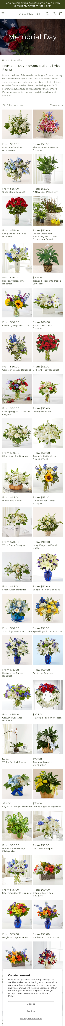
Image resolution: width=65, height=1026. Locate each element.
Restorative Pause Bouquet (12, 674)
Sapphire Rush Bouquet (46, 589)
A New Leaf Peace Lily (45, 192)
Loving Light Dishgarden (47, 806)
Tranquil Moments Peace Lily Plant (47, 282)
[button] (47, 13)
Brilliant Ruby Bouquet (46, 370)
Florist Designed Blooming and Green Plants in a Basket (45, 236)
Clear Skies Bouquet (13, 192)
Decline (31, 1011)
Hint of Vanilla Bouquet (15, 456)
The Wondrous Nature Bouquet (45, 148)
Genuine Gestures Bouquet (12, 719)
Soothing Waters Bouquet (17, 631)
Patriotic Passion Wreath (47, 717)
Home (5, 60)
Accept (31, 1003)
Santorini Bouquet (43, 673)
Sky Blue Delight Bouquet (17, 806)
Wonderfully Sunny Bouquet (44, 502)
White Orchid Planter (14, 762)
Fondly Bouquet (42, 411)
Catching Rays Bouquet (15, 325)
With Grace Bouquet (14, 545)
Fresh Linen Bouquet (14, 589)
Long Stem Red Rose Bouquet (14, 235)
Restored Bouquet (43, 848)
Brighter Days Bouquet (15, 937)
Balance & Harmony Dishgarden (13, 850)
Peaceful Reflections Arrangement (44, 457)
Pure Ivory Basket (12, 500)
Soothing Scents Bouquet (17, 893)
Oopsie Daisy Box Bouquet (43, 894)
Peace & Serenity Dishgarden (42, 763)
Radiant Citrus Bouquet (46, 937)
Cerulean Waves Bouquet (16, 370)
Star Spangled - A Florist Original (16, 413)
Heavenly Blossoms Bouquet (13, 282)
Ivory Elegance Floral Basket (45, 546)
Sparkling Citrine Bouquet (48, 631)
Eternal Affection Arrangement (12, 148)
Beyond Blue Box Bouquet (42, 326)
